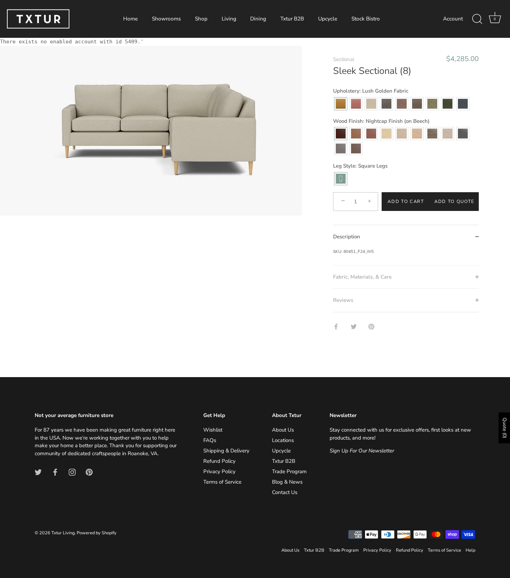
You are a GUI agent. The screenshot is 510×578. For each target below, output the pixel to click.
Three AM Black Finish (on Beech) (463, 133)
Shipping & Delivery (226, 450)
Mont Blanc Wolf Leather (386, 104)
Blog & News (287, 481)
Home (130, 18)
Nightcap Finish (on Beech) (340, 133)
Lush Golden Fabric (340, 104)
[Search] (477, 19)
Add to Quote (454, 201)
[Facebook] (55, 471)
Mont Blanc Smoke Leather (371, 104)
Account (453, 18)
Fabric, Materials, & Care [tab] (362, 276)
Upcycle (327, 18)
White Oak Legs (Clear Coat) (417, 133)
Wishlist (212, 429)
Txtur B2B (292, 18)
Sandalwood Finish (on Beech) (402, 133)
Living (229, 18)
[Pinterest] (89, 471)
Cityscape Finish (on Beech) (340, 148)
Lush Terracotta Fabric (356, 104)
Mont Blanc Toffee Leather (417, 104)
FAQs (209, 440)
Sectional (343, 59)
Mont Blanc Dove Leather (402, 104)
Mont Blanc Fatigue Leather (432, 104)
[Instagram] (72, 471)
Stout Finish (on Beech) (356, 148)
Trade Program (289, 471)
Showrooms (166, 18)
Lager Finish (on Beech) (371, 133)
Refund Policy (219, 461)
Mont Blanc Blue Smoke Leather (463, 104)
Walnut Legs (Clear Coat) (432, 133)
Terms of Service (222, 481)
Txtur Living (63, 533)
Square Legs (340, 178)
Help (470, 550)
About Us (283, 429)
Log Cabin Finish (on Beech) (356, 133)
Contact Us (284, 492)
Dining (258, 18)
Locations (283, 440)
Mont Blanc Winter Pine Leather (447, 104)
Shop (201, 18)
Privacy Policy (219, 471)
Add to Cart (406, 201)
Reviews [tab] (343, 300)
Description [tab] (346, 236)
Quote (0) (504, 428)
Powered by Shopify (97, 533)
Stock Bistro (365, 18)
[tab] (406, 256)
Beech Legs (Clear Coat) (386, 133)
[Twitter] (38, 471)
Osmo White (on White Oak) (447, 133)
